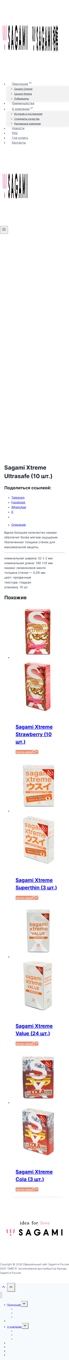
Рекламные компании (27, 123)
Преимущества (23, 103)
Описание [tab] (18, 525)
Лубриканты (21, 98)
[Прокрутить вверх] (3, 1287)
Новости (18, 128)
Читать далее (24, 752)
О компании (14, 1326)
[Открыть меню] (4, 230)
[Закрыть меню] (1, 1295)
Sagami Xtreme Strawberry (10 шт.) (34, 734)
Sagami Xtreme (23, 93)
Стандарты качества (26, 118)
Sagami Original (23, 88)
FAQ (15, 133)
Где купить (20, 138)
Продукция (14, 1304)
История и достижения (28, 113)
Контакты (19, 142)
